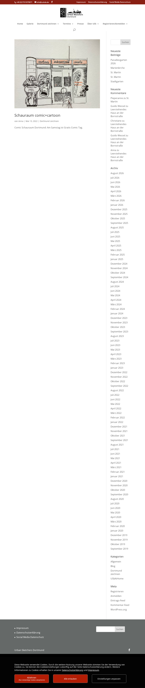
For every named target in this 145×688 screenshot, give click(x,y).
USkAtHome (117, 578)
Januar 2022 (117, 422)
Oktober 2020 (118, 489)
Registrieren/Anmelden (114, 24)
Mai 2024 (115, 295)
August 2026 (117, 173)
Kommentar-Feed (120, 605)
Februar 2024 (118, 308)
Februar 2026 (118, 200)
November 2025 (119, 213)
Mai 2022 (115, 404)
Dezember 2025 (119, 209)
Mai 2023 (115, 349)
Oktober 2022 (118, 381)
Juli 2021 (115, 449)
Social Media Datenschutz (120, 2)
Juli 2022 (115, 394)
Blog (113, 566)
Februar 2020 (118, 526)
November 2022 (119, 376)
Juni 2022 (115, 399)
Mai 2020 (115, 512)
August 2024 (117, 281)
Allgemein (116, 561)
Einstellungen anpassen (109, 678)
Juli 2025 (115, 232)
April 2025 (116, 245)
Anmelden (116, 596)
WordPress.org (119, 609)
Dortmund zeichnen (46, 24)
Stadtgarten (117, 81)
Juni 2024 (115, 290)
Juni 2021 (115, 453)
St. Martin (116, 72)
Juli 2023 (115, 340)
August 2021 (117, 444)
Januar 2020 (117, 530)
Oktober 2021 (118, 435)
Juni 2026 (115, 182)
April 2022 (116, 408)
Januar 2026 (117, 204)
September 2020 (119, 494)
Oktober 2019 (118, 544)
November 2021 (119, 431)
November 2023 (119, 322)
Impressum (81, 2)
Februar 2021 (118, 471)
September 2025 (119, 223)
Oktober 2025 (118, 218)
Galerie (30, 24)
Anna (20, 121)
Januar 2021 (117, 476)
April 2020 (116, 517)
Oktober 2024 (118, 272)
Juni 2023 (115, 345)
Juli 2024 (115, 286)
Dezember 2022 (119, 372)
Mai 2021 (115, 458)
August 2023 (117, 336)
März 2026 (116, 195)
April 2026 (116, 191)
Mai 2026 (115, 186)
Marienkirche (118, 67)
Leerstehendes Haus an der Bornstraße (118, 113)
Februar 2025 (118, 254)
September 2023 (119, 331)
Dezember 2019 (119, 535)
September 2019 (119, 548)
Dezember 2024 (119, 263)
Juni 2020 (115, 508)
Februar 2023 (118, 363)
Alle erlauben (70, 678)
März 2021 (116, 467)
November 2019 (119, 539)
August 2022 (117, 390)
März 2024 (116, 304)
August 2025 (117, 227)
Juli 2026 (115, 177)
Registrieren (117, 591)
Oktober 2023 (118, 327)
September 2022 (119, 385)
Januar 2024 (117, 313)
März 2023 (116, 358)
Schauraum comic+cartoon (37, 115)
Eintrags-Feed (118, 600)
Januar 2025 (117, 259)
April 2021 (116, 462)
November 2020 (119, 485)
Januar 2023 (117, 367)
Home (20, 24)
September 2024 (119, 277)
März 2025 (116, 250)
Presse (80, 24)
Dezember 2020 (119, 480)
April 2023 (116, 354)
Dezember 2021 (119, 426)
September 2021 (119, 440)
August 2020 (117, 499)
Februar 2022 (118, 417)
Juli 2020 (115, 503)
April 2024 (116, 299)
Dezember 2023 (119, 318)
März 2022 (116, 413)
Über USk (91, 24)
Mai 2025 (115, 241)
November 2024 (119, 268)
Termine (67, 24)
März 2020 (116, 521)
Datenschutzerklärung (97, 2)
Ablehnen (32, 678)
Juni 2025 (115, 236)
